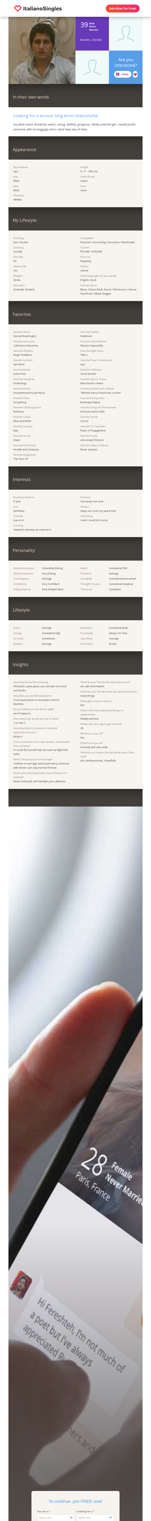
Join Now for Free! (122, 8)
